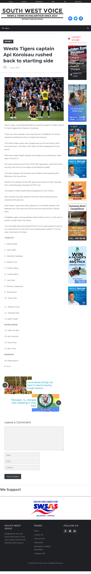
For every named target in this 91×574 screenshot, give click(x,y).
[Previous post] (5, 385)
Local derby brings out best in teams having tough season (40, 385)
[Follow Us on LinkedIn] (74, 531)
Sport (8, 41)
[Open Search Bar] (88, 28)
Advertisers (39, 1)
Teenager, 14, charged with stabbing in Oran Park (23, 403)
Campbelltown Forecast (75, 15)
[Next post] (58, 402)
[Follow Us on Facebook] (65, 531)
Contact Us (23, 2)
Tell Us (65, 2)
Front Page (11, 2)
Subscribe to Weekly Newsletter (78, 2)
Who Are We (53, 2)
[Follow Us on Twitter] (70, 531)
